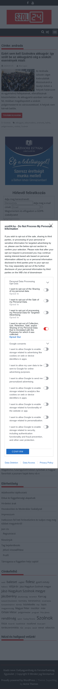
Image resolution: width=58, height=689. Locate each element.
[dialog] (29, 344)
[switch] (46, 289)
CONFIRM (17, 451)
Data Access (29, 462)
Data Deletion (11, 462)
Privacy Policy (46, 462)
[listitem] (29, 282)
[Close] (52, 227)
